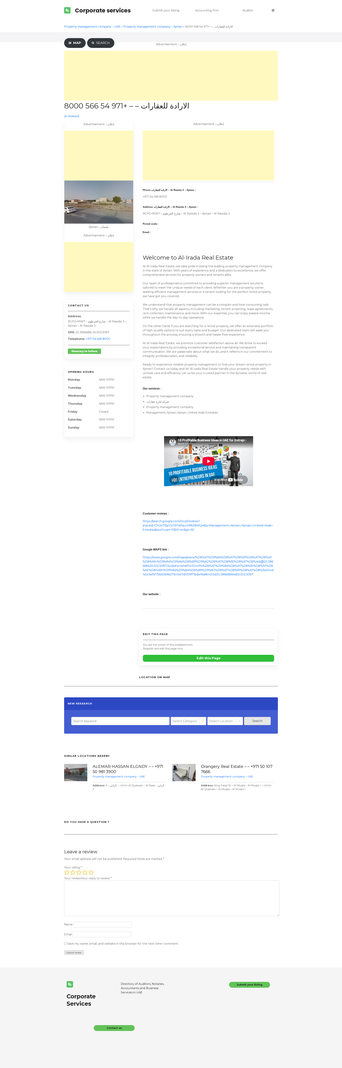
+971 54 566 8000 (98, 339)
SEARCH (102, 43)
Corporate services (103, 10)
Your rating (73, 867)
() (71, 116)
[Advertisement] (171, 76)
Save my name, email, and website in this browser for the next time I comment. (123, 943)
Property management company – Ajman (152, 26)
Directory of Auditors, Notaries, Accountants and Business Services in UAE (142, 988)
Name (68, 924)
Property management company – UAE (92, 26)
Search (257, 721)
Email (68, 934)
